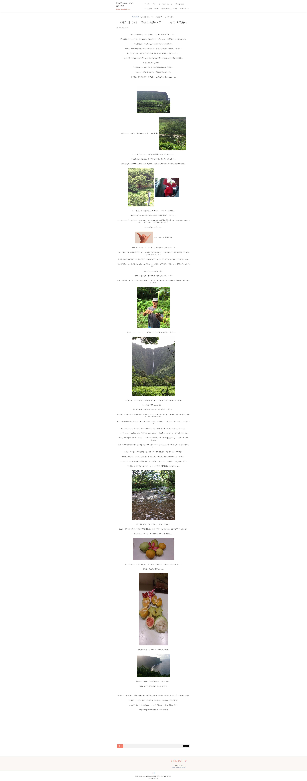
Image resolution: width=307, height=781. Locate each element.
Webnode (156, 778)
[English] (154, 773)
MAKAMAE (135, 17)
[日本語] (153, 773)
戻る (120, 746)
